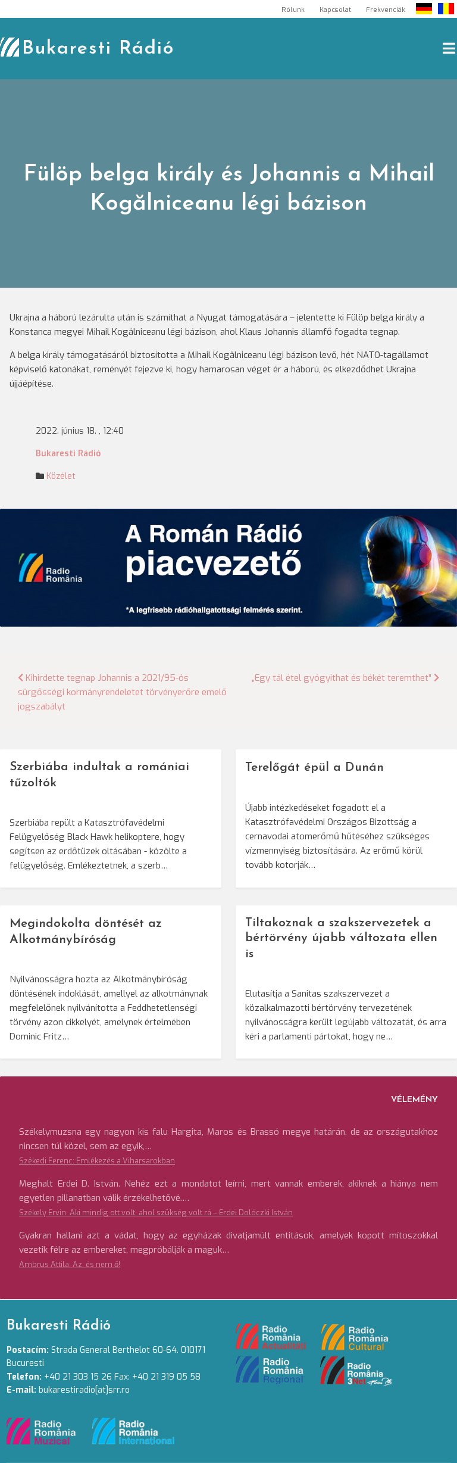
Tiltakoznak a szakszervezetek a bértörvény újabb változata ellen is (341, 938)
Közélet (61, 476)
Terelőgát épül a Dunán (314, 767)
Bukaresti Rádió (98, 48)
